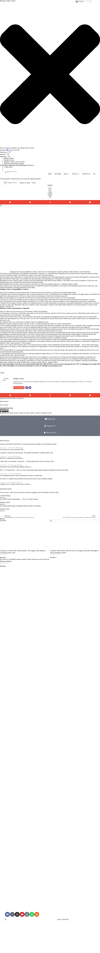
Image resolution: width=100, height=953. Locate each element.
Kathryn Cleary (5, 509)
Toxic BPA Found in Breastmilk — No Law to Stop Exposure (19, 499)
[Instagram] (17, 914)
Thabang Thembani (17, 465)
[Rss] (36, 914)
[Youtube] (22, 914)
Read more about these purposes (14, 163)
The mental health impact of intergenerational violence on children (20, 506)
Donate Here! (4, 401)
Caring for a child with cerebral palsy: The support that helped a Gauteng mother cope (26, 453)
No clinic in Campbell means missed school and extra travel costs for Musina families (26, 479)
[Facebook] (7, 914)
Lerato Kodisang (16, 474)
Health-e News (12, 182)
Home (50, 174)
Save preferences (21, 165)
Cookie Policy (8, 167)
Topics (66, 174)
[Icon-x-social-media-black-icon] (12, 914)
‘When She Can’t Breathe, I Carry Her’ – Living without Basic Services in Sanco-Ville (27, 461)
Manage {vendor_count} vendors (14, 162)
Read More (2, 497)
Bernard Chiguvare (16, 482)
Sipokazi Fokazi (5, 502)
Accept (2, 165)
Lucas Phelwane (15, 456)
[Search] (94, 174)
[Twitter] (26, 387)
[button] (50, 74)
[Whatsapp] (31, 914)
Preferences (12, 165)
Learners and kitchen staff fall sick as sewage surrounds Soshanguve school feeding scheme (28, 444)
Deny (6, 165)
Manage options (9, 158)
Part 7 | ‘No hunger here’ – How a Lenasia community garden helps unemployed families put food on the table (34, 470)
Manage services (9, 160)
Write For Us (86, 174)
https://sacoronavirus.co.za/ (53, 366)
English (81, 1)
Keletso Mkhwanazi (17, 448)
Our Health (57, 174)
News (34, 183)
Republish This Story (6, 408)
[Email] (29, 387)
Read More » (3, 557)
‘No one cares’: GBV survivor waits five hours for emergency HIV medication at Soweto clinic (29, 492)
